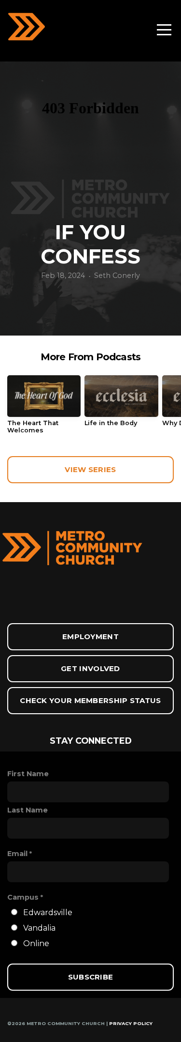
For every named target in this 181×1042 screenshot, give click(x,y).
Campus (23, 897)
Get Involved (90, 668)
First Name (28, 773)
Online (36, 943)
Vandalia (39, 928)
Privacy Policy (131, 1023)
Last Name (27, 810)
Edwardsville (47, 912)
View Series (90, 469)
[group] (44, 408)
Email (17, 853)
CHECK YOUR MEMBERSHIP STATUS (90, 700)
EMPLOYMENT (90, 636)
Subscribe (90, 976)
